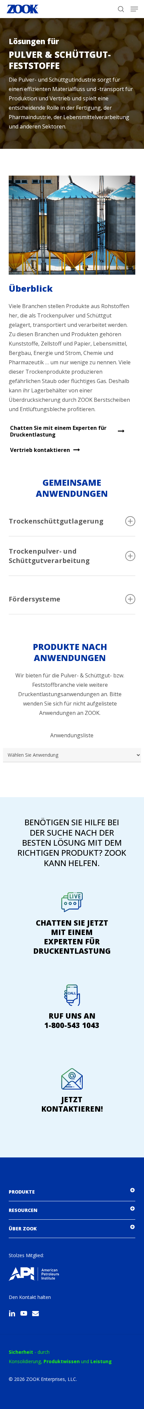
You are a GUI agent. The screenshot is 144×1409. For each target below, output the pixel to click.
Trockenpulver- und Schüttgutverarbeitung (49, 556)
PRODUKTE (22, 1192)
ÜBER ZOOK (23, 1228)
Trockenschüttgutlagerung (56, 521)
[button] (134, 9)
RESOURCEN (23, 1210)
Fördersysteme (34, 598)
